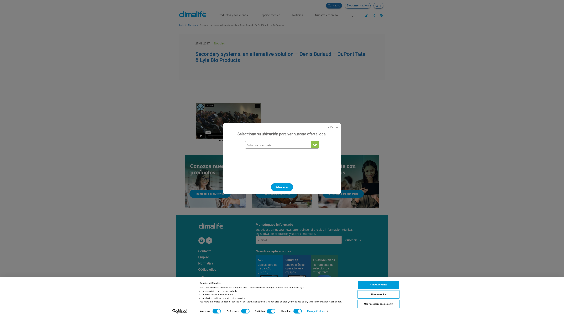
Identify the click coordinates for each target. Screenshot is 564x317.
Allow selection (378, 294)
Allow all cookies (378, 284)
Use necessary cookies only (378, 304)
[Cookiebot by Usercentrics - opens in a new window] (180, 311)
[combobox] (282, 145)
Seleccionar (282, 187)
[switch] (245, 311)
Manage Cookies (315, 311)
